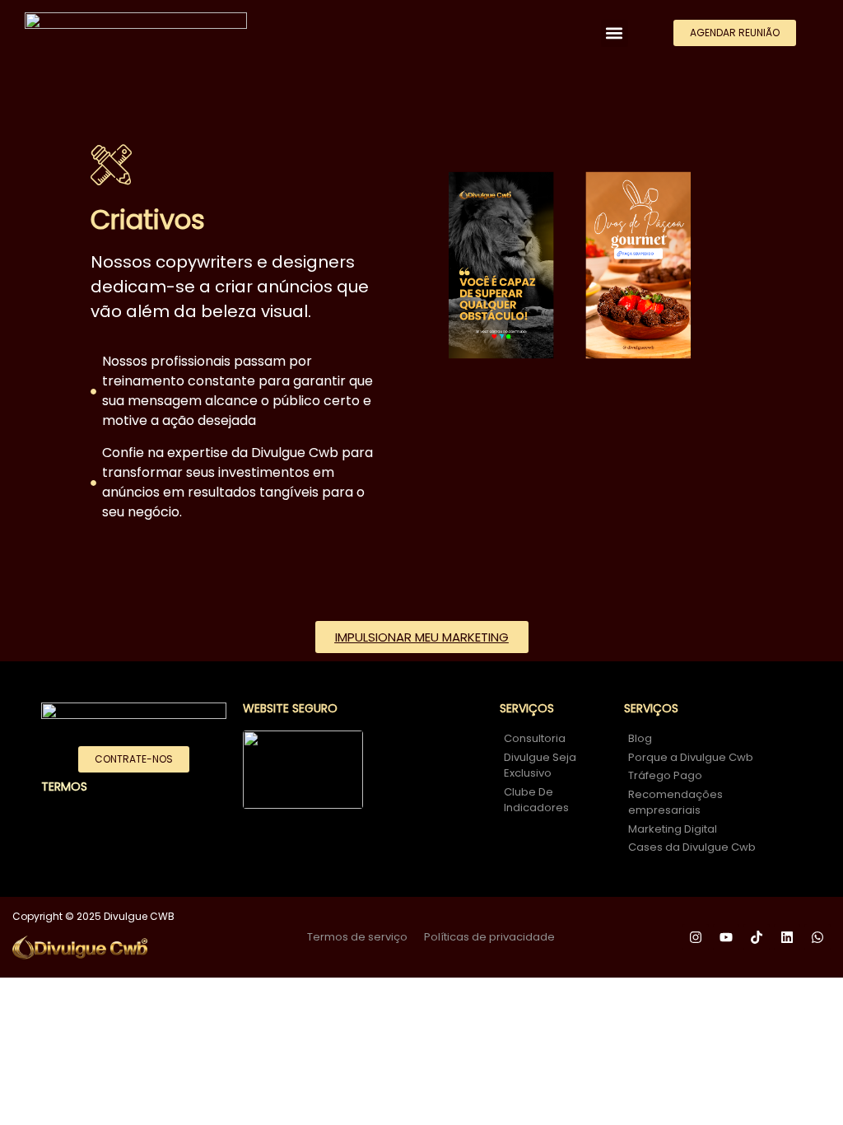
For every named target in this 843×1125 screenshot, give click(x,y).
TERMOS (64, 786)
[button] (614, 33)
